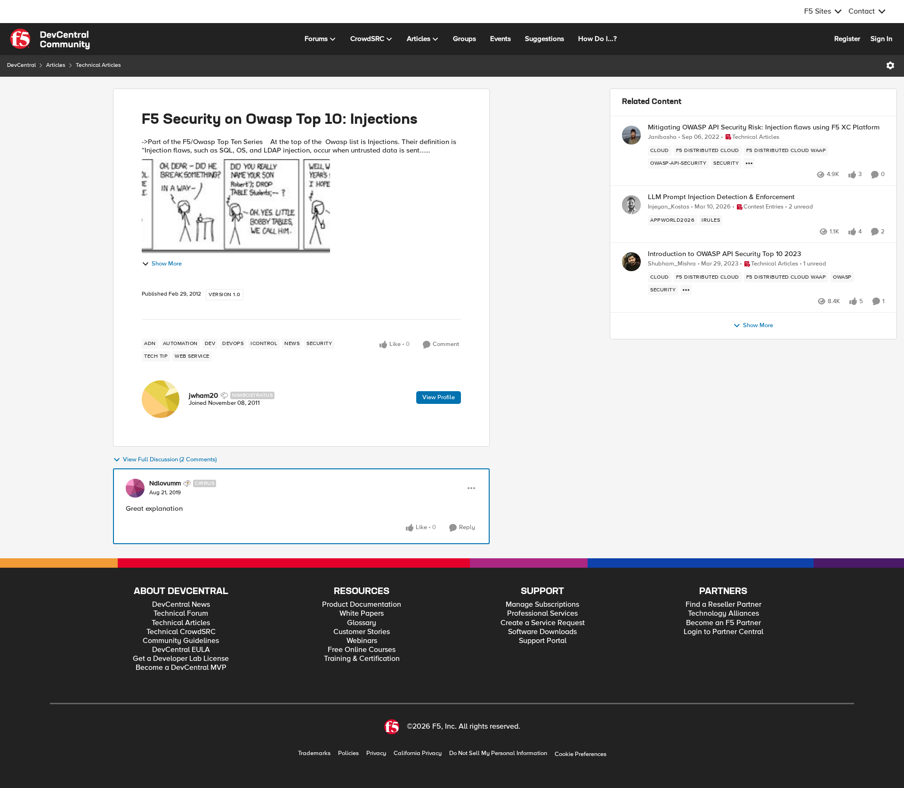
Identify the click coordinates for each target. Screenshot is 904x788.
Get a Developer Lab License (181, 658)
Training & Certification (362, 658)
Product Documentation (361, 604)
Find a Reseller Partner (723, 604)
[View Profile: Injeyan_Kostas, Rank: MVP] (631, 204)
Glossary (361, 623)
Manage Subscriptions (542, 604)
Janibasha (662, 137)
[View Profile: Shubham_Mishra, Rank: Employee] (631, 261)
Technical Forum (180, 613)
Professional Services (542, 613)
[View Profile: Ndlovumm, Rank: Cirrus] (135, 488)
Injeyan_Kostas (668, 206)
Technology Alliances (723, 613)
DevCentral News (181, 604)
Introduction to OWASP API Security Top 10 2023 (724, 254)
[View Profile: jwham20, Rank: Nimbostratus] (160, 399)
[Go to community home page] (50, 39)
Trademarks (314, 753)
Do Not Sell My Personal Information (498, 753)
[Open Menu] (890, 65)
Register (847, 38)
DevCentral (21, 65)
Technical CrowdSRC (181, 631)
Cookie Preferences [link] (580, 754)
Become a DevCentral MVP (181, 667)
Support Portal (542, 640)
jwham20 (203, 395)
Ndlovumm (165, 483)
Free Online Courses (362, 649)
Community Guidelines (181, 640)
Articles (55, 65)
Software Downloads (542, 631)
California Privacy (418, 753)
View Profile (438, 397)
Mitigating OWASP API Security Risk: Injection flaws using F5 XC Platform (764, 127)
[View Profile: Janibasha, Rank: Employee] (631, 135)
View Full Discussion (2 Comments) (170, 459)
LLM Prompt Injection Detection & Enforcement (721, 197)
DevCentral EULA (181, 649)
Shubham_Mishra (672, 263)
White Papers (361, 613)
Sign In (881, 38)
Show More (167, 263)
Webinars (362, 640)
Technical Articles (98, 65)
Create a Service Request (542, 623)
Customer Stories (361, 631)
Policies (348, 753)
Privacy (376, 753)
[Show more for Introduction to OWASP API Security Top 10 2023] (686, 290)
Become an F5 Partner (723, 623)
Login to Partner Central (723, 631)
